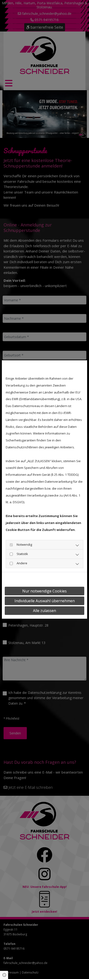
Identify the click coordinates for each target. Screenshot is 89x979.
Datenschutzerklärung (21, 579)
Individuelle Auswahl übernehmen (44, 600)
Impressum (49, 579)
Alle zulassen (44, 610)
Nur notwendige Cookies (44, 591)
